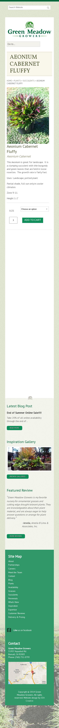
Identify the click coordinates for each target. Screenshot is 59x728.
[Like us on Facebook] (19, 631)
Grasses (11, 591)
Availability (13, 587)
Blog (10, 579)
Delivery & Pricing (16, 617)
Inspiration (13, 605)
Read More (14, 428)
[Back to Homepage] (30, 29)
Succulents (28, 80)
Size (11, 210)
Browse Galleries (17, 476)
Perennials (13, 598)
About (11, 561)
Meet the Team (15, 572)
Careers (11, 568)
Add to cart (32, 220)
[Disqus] (29, 274)
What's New (13, 602)
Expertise (12, 609)
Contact (11, 576)
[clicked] (48, 7)
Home (9, 80)
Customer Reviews (16, 613)
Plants (17, 80)
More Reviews (16, 536)
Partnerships (14, 564)
